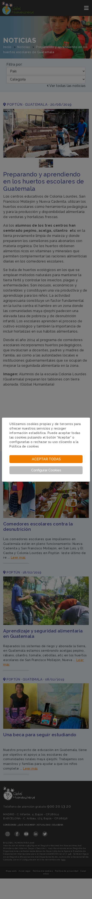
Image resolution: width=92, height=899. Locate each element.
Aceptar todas (46, 459)
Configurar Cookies (46, 470)
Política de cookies (24, 446)
